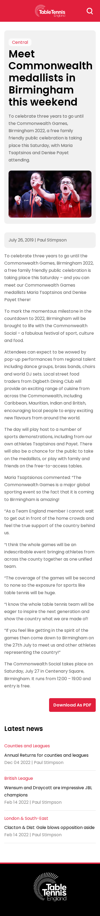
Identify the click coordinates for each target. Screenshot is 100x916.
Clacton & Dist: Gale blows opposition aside (49, 827)
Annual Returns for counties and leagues (46, 755)
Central (20, 42)
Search (90, 11)
